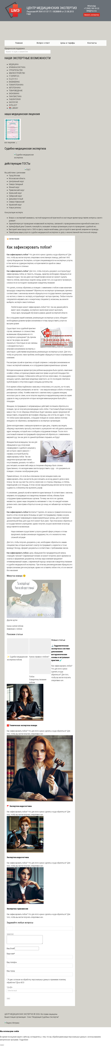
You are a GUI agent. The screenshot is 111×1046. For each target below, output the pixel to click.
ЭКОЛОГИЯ (13, 102)
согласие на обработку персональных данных (31, 979)
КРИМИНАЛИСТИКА (17, 67)
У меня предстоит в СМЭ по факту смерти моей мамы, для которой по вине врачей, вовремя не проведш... (58, 229)
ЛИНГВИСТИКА (15, 96)
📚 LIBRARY (13, 108)
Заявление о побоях (14, 629)
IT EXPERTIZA (14, 76)
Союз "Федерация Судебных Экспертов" (43, 1017)
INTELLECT (13, 105)
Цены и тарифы (67, 43)
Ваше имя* (11, 953)
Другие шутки (12, 620)
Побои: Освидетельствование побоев (37, 679)
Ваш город (11, 971)
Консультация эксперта (14, 212)
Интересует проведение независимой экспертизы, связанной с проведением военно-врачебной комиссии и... (57, 223)
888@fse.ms (92, 11)
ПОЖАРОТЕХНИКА (16, 85)
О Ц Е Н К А (13, 79)
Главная (19, 43)
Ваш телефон (12, 962)
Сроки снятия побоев (15, 626)
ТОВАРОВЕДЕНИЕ (15, 90)
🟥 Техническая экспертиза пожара (22, 725)
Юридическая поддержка (15, 48)
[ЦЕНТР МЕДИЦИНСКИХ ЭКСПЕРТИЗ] (13, 18)
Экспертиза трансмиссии (17, 909)
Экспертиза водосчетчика (18, 857)
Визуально (8, 934)
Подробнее (23, 1040)
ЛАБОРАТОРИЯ (14, 99)
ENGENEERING (14, 82)
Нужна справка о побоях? (39, 657)
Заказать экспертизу (91, 15)
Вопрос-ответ (43, 43)
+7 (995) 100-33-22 (91, 8)
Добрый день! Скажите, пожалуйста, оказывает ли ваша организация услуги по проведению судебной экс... (55, 226)
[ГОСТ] (27, 170)
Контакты (92, 43)
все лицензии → (11, 142)
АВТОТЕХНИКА (15, 87)
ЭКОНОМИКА (14, 93)
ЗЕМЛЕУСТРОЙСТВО (17, 73)
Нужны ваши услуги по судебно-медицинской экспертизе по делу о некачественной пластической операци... (55, 232)
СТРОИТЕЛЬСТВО (16, 70)
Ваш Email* (11, 948)
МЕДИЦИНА (14, 64)
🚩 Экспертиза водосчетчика (19, 806)
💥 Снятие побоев (13, 239)
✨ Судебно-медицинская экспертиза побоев (17, 658)
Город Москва (14, 175)
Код (12, 934)
